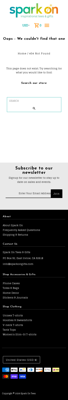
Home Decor (11, 293)
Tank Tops (9, 329)
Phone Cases (11, 283)
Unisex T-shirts (13, 315)
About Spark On (13, 225)
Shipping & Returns (15, 234)
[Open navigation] (47, 25)
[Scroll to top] (60, 390)
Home (22, 53)
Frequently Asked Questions (21, 230)
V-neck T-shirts (13, 325)
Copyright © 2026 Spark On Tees (19, 393)
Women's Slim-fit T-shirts (19, 334)
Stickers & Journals (15, 297)
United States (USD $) (21, 360)
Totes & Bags (11, 288)
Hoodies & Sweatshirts (17, 320)
